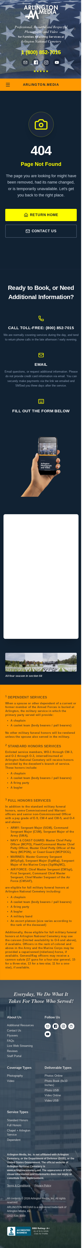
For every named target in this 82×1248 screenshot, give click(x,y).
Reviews (12, 1051)
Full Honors (14, 1125)
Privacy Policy (43, 1185)
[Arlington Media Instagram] (46, 62)
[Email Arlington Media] (25, 62)
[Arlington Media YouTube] (57, 62)
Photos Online (54, 1075)
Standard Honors (17, 1120)
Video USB (52, 1100)
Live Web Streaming (20, 1045)
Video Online (53, 1095)
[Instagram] (63, 1026)
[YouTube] (48, 1034)
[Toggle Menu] (7, 84)
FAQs (10, 1040)
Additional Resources (20, 1025)
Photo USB (52, 1090)
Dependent (14, 1139)
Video (10, 1081)
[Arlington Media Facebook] (36, 62)
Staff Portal (14, 1056)
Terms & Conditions (18, 1185)
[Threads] (71, 1026)
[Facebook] (55, 1026)
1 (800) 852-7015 (41, 52)
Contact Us (44, 231)
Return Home (44, 215)
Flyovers (12, 1035)
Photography (15, 1075)
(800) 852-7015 (60, 328)
